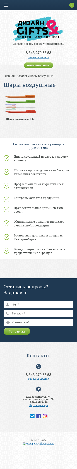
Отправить (17, 331)
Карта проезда (38, 405)
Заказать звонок (38, 57)
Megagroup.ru (47, 443)
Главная (9, 75)
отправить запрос (38, 65)
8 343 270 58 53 (38, 52)
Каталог (22, 75)
